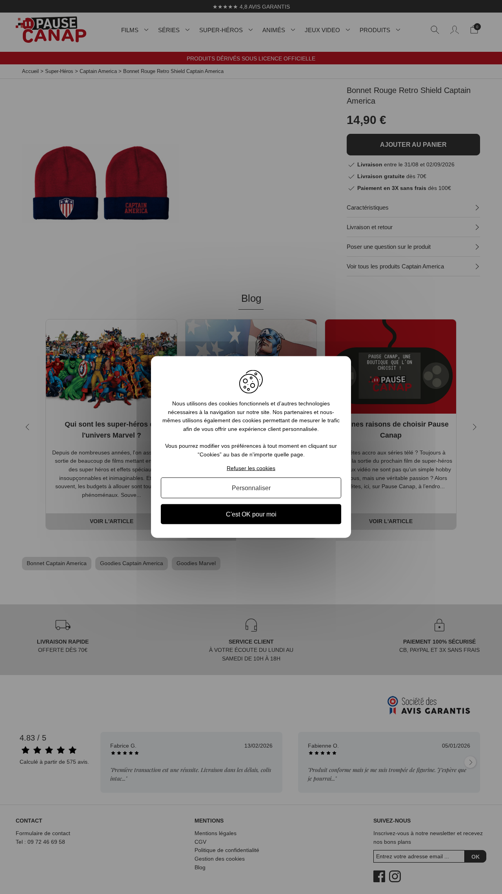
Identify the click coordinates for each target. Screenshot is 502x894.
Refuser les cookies (251, 468)
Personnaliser (251, 487)
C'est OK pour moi (251, 514)
